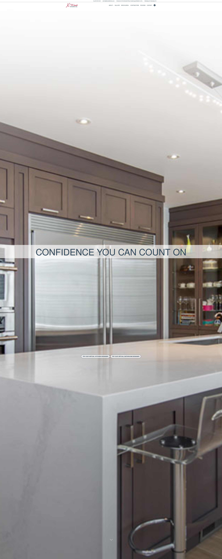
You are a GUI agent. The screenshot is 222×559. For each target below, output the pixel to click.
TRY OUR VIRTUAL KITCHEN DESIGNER (95, 356)
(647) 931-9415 (97, 1)
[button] (111, 5)
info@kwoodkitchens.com (109, 1)
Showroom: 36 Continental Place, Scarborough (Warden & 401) (129, 1)
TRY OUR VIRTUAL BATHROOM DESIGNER (125, 356)
